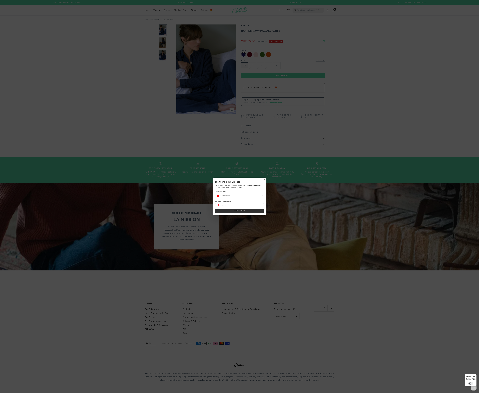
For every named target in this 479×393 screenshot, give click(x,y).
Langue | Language (223, 201)
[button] (239, 196)
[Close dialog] (264, 179)
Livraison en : (220, 192)
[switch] (470, 383)
